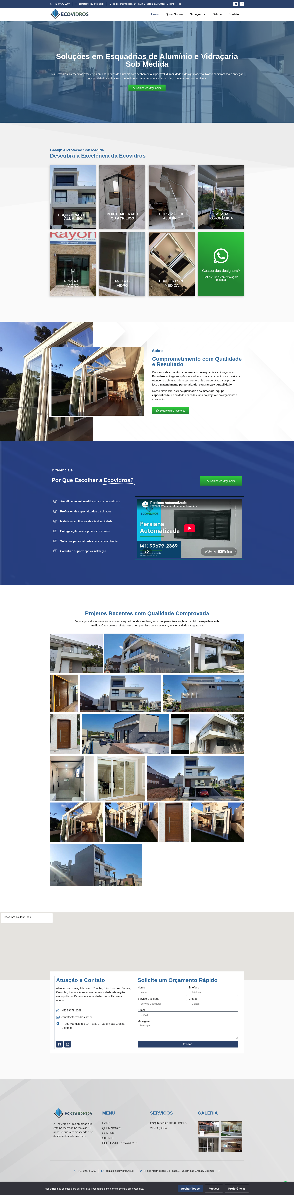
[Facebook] (235, 4)
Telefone (194, 987)
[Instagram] (242, 4)
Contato (233, 14)
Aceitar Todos (190, 1188)
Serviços (195, 14)
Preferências (237, 1188)
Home (155, 14)
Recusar (213, 1188)
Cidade (193, 998)
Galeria (217, 14)
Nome (141, 987)
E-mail (141, 1010)
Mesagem (144, 1021)
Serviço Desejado (148, 998)
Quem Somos (174, 14)
